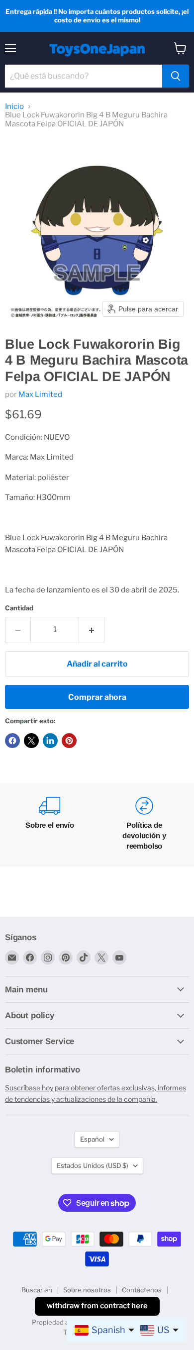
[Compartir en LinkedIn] (50, 740)
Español (92, 1139)
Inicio (14, 106)
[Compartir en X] (31, 740)
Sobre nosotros (87, 1290)
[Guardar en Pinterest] (69, 740)
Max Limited (40, 394)
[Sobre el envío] (49, 825)
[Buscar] (175, 76)
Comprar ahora (97, 697)
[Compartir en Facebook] (12, 740)
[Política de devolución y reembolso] (144, 825)
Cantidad (19, 608)
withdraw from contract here (97, 1305)
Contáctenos (142, 1290)
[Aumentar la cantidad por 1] (91, 630)
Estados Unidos (92, 1165)
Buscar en (36, 1290)
